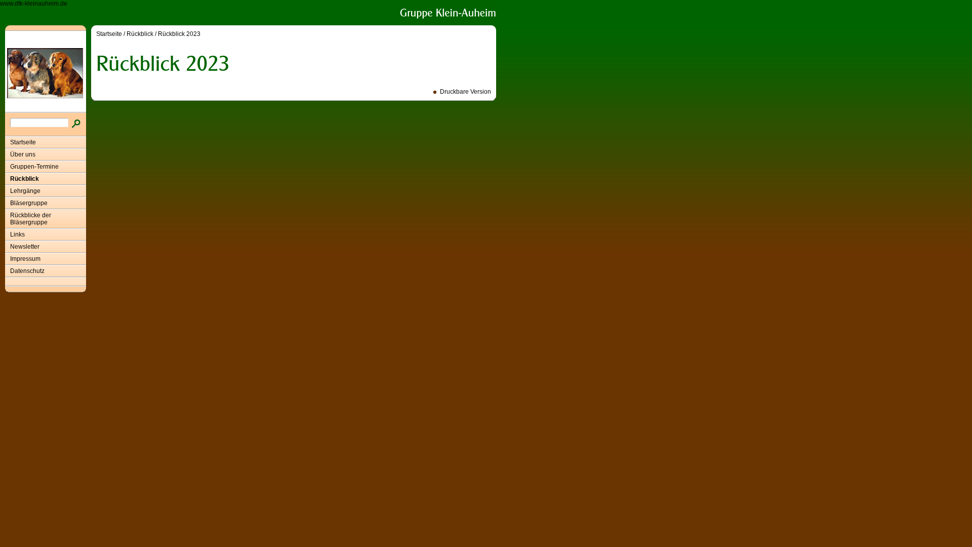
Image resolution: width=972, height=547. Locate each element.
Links (17, 234)
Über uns (22, 154)
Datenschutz (27, 271)
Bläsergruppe (29, 203)
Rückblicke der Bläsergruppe (30, 219)
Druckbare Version (465, 91)
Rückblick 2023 (179, 33)
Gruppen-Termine (34, 166)
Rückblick (24, 178)
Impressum (25, 258)
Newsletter (24, 246)
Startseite (23, 142)
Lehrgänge (25, 190)
